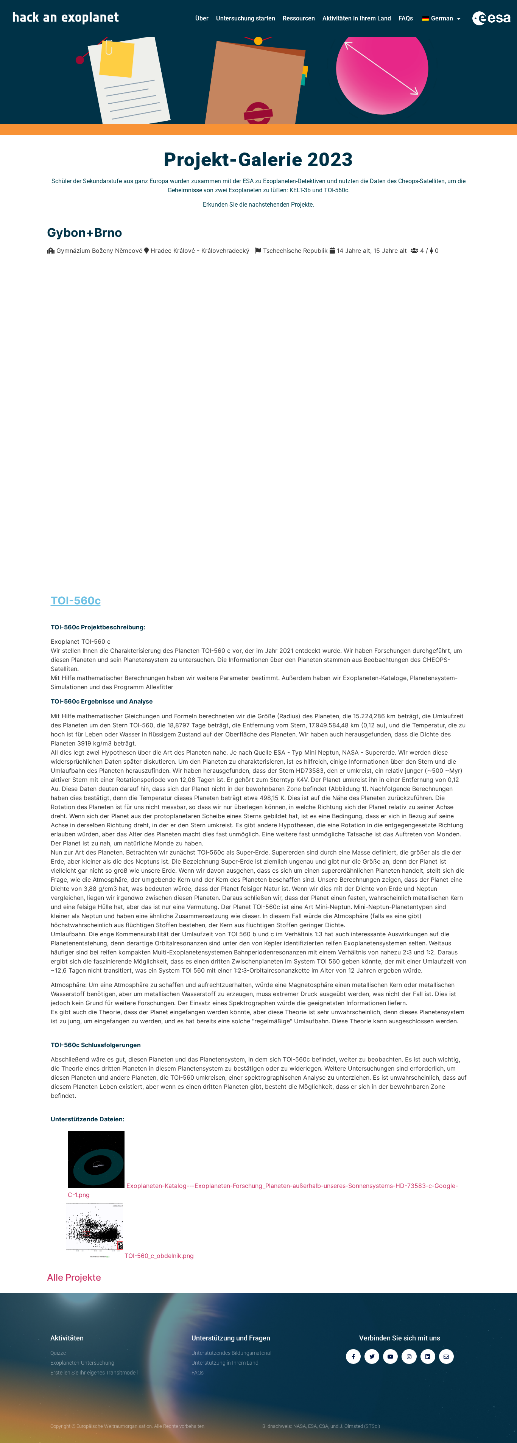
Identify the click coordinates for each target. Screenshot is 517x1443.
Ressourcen (299, 18)
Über (202, 18)
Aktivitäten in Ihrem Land (356, 18)
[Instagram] (409, 1356)
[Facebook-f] (353, 1356)
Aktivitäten (67, 1338)
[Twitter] (371, 1356)
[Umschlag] (446, 1356)
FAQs (406, 18)
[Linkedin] (427, 1356)
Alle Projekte (74, 1277)
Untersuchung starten (245, 18)
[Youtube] (390, 1356)
